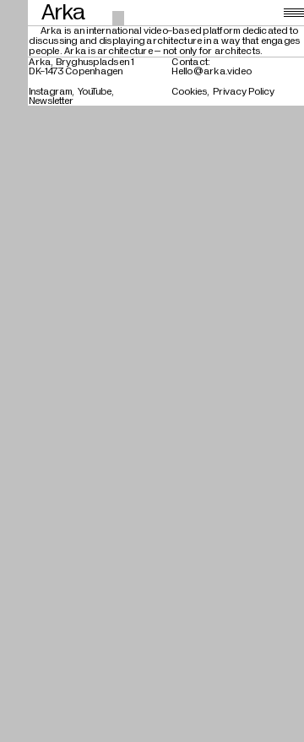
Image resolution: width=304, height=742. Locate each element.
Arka (63, 13)
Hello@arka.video (211, 71)
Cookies (189, 91)
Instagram (50, 91)
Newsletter (51, 101)
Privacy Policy (243, 91)
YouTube (94, 91)
